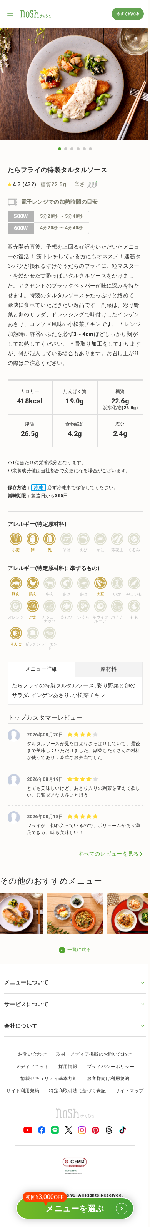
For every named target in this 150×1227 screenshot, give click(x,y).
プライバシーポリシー (108, 1065)
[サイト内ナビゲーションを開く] (10, 13)
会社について (20, 1024)
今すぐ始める (128, 14)
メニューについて (26, 981)
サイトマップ (72, 1102)
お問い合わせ (29, 1053)
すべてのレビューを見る (108, 854)
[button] (59, 148)
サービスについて (26, 1003)
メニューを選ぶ (71, 1205)
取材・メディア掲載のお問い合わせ (91, 1053)
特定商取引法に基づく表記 (93, 1089)
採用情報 (64, 1065)
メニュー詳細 (41, 669)
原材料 (108, 669)
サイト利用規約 (38, 1089)
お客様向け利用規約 (105, 1077)
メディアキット (29, 1065)
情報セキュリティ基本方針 (46, 1077)
